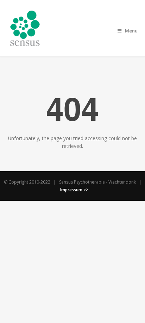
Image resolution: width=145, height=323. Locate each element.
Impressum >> (74, 190)
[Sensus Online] (25, 42)
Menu (131, 31)
